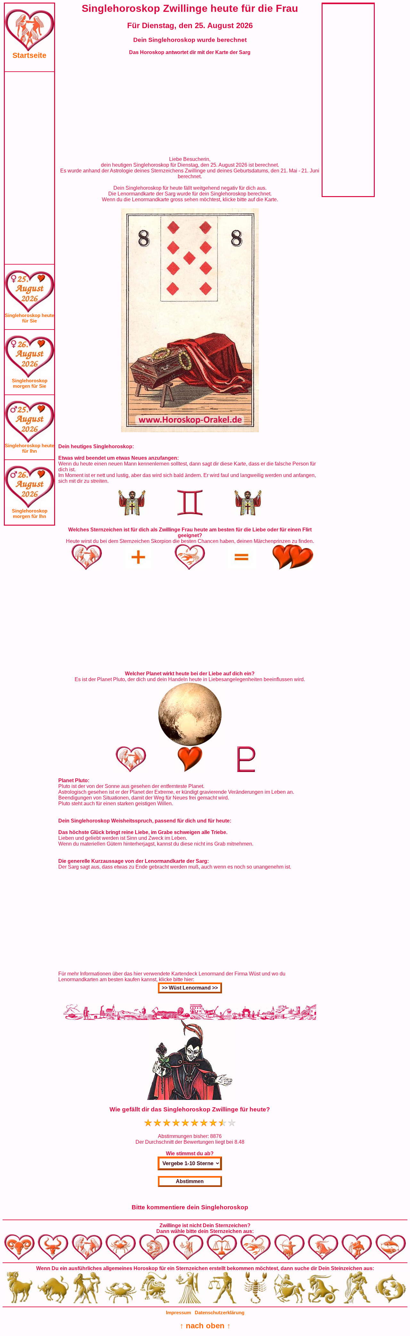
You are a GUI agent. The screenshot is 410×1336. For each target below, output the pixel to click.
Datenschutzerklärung (219, 1312)
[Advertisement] (29, 168)
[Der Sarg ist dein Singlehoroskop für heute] (190, 430)
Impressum (178, 1312)
